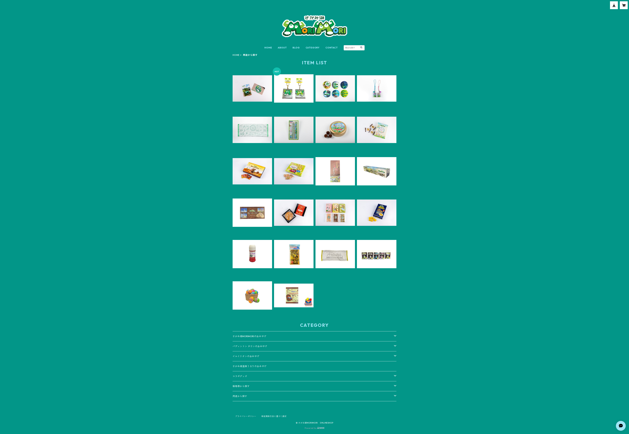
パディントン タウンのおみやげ (250, 346)
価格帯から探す (241, 386)
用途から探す (240, 396)
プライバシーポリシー (245, 416)
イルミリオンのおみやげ (246, 356)
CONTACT (331, 47)
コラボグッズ (240, 376)
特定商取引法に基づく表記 (274, 416)
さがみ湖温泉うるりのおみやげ (250, 366)
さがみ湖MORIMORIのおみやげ (249, 336)
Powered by (311, 428)
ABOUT (282, 47)
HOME (268, 47)
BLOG (296, 47)
